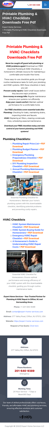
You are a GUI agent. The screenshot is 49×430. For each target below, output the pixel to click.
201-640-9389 (34, 5)
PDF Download (31, 166)
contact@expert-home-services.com (27, 311)
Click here (34, 326)
